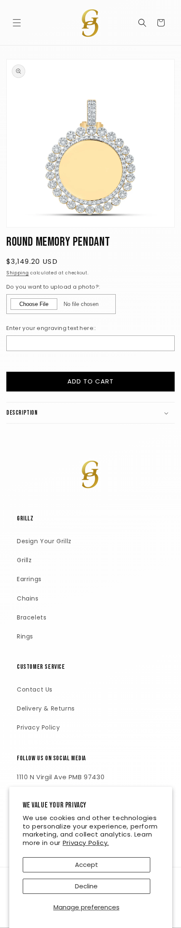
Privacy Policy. (86, 842)
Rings (25, 636)
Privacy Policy (38, 727)
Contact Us (35, 689)
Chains (28, 598)
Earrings (29, 579)
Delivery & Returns (46, 708)
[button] (17, 22)
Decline (86, 886)
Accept (86, 864)
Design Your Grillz (44, 541)
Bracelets (31, 617)
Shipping (17, 273)
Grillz (24, 560)
